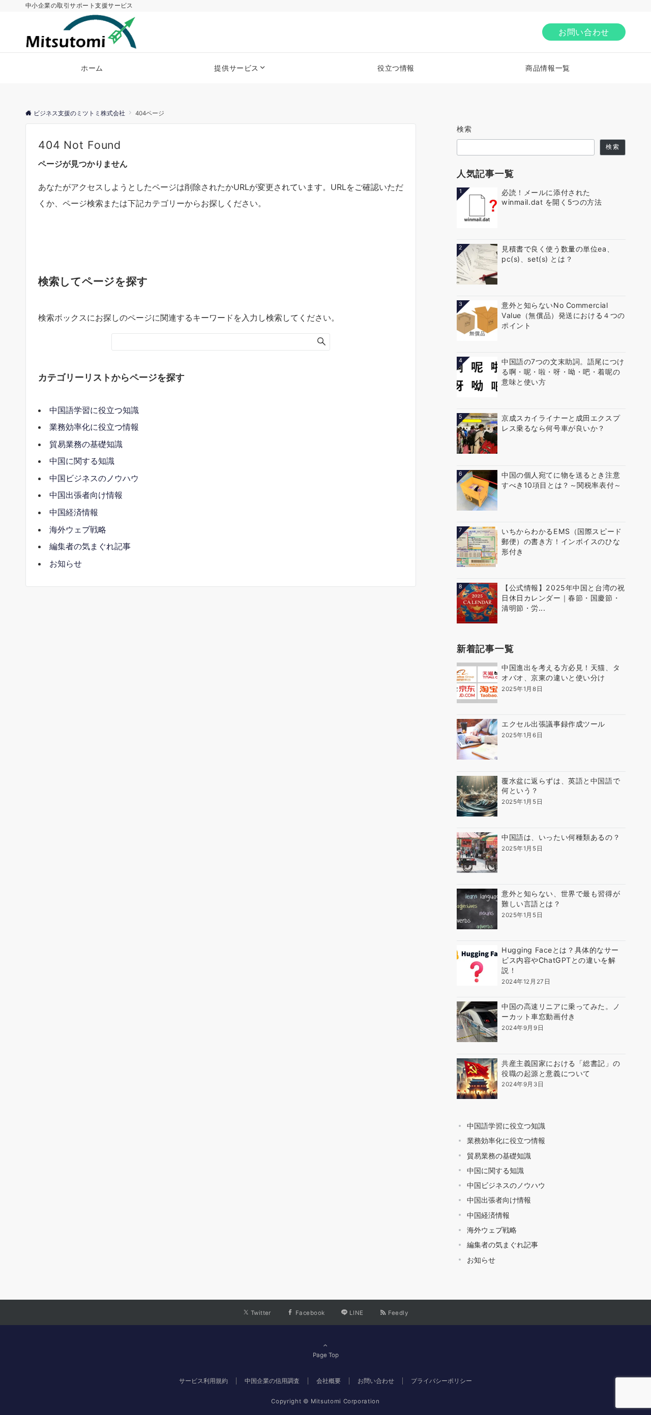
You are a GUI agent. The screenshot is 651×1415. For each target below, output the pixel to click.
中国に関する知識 (81, 461)
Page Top (326, 1355)
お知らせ (65, 563)
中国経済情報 (73, 512)
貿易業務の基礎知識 (86, 444)
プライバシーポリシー (441, 1381)
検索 (464, 128)
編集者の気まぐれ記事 (90, 546)
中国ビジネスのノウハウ (94, 478)
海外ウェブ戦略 (77, 529)
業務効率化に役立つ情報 (94, 427)
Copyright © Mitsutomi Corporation (325, 1401)
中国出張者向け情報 (86, 495)
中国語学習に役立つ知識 (94, 410)
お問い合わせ (583, 32)
